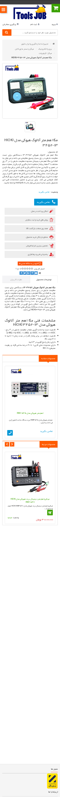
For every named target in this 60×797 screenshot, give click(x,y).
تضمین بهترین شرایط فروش (37, 246)
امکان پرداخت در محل (39, 211)
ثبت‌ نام (33, 24)
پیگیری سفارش (9, 24)
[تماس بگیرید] (10, 433)
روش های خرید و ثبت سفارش (36, 220)
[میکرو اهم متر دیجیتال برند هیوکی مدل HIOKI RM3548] (30, 474)
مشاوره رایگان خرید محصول (37, 237)
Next (12, 444)
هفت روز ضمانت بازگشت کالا (37, 228)
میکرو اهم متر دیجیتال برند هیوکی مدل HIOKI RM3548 (30, 500)
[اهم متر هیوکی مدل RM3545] (30, 389)
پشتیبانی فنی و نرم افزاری (38, 254)
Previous (7, 444)
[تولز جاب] (30, 12)
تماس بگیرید (43, 202)
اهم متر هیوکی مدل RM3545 (30, 413)
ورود (53, 24)
